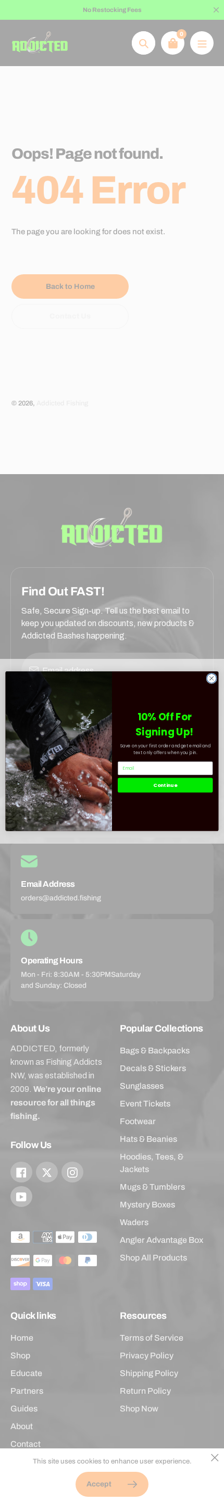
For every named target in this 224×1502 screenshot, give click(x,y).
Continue (165, 785)
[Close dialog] (211, 678)
